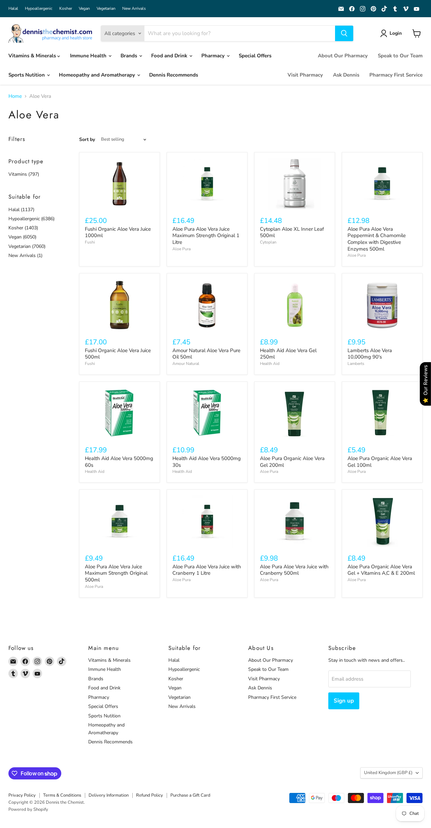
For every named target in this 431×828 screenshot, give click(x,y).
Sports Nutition (27, 75)
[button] (392, 33)
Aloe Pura (181, 249)
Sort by (87, 139)
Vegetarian (106, 8)
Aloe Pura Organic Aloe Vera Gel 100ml (379, 461)
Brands (129, 55)
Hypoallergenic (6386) (31, 219)
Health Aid (269, 363)
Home (15, 96)
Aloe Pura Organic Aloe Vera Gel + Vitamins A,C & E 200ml (381, 570)
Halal (13, 8)
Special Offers (255, 55)
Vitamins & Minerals (32, 55)
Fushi (90, 242)
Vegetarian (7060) (26, 246)
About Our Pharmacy (343, 55)
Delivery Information (109, 795)
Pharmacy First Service (396, 75)
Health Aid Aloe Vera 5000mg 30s (206, 461)
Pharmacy (213, 55)
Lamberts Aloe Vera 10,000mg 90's (369, 354)
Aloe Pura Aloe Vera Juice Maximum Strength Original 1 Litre (205, 236)
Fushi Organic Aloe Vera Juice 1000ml (118, 232)
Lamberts (355, 363)
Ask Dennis (346, 75)
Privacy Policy (22, 795)
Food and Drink (170, 55)
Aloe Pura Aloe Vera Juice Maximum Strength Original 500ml (116, 573)
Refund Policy (149, 795)
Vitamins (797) (23, 174)
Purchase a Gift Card (190, 795)
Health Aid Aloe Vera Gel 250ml (288, 354)
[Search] (344, 33)
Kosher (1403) (23, 228)
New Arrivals (134, 8)
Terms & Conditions (62, 795)
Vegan (84, 8)
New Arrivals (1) (25, 255)
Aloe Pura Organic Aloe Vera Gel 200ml (292, 461)
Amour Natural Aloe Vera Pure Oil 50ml (206, 354)
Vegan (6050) (22, 237)
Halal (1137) (21, 209)
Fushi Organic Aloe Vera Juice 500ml (118, 354)
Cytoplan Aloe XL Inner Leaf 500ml (292, 232)
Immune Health (89, 55)
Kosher (65, 8)
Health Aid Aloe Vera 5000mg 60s (119, 461)
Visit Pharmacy (305, 75)
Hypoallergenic (39, 8)
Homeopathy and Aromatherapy (97, 75)
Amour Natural (185, 363)
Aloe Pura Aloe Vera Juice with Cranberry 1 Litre (206, 570)
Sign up (344, 701)
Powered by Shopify (28, 809)
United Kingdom (388, 773)
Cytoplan (268, 242)
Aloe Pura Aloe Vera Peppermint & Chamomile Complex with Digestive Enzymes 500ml (376, 239)
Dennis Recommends (173, 75)
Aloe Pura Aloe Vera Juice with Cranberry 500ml (294, 570)
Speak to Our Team (400, 55)
